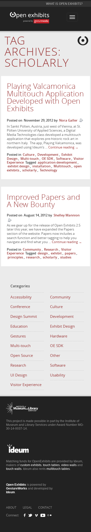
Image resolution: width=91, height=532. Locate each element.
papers (70, 253)
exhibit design (18, 166)
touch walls (13, 469)
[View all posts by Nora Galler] (81, 120)
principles (15, 257)
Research (51, 249)
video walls (69, 465)
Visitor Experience (25, 385)
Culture (28, 155)
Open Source (21, 355)
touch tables (51, 465)
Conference (20, 307)
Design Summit (23, 316)
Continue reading (63, 147)
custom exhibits (30, 465)
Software (63, 159)
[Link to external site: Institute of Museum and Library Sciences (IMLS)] (22, 417)
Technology (48, 170)
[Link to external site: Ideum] (22, 458)
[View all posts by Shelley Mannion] (10, 220)
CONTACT (45, 507)
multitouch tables (58, 469)
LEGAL (27, 507)
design (43, 253)
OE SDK (47, 159)
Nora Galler (68, 120)
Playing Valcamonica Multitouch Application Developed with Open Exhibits (45, 97)
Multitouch (62, 166)
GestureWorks (16, 488)
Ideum (10, 492)
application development (57, 162)
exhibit (56, 253)
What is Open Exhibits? (64, 4)
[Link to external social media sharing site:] (49, 515)
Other (55, 355)
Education (19, 326)
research (33, 257)
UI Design (18, 375)
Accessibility (21, 297)
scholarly (29, 170)
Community (32, 249)
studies (65, 257)
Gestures (18, 336)
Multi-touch (29, 159)
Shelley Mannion (67, 215)
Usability (57, 375)
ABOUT (11, 507)
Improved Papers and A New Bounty (43, 201)
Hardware (58, 336)
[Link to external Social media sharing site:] (32, 515)
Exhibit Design (62, 326)
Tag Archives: (37, 52)
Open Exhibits (35, 13)
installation (41, 166)
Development (47, 155)
